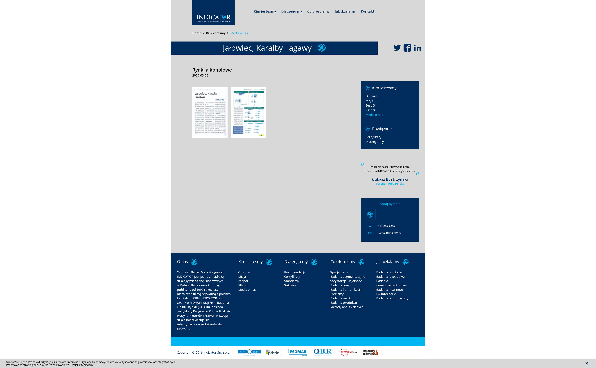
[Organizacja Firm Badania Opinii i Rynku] (323, 356)
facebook (407, 48)
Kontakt (367, 11)
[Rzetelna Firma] (348, 356)
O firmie (371, 96)
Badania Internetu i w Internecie (389, 291)
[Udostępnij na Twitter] (397, 48)
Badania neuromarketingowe (391, 283)
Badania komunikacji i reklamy (345, 291)
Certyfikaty (373, 137)
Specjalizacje (339, 272)
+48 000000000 (386, 226)
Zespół (370, 105)
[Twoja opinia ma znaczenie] (370, 356)
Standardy (291, 281)
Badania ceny (340, 285)
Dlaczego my (291, 11)
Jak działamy (345, 11)
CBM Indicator (213, 12)
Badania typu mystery (392, 298)
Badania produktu (343, 302)
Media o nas (239, 33)
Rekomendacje (294, 272)
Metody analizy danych (346, 307)
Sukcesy (290, 285)
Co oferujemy (318, 11)
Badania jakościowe (390, 276)
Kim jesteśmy (265, 11)
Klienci (370, 110)
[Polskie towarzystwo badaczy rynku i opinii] (274, 356)
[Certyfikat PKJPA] (249, 356)
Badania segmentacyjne (347, 276)
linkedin (417, 48)
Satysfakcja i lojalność (346, 281)
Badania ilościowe (389, 272)
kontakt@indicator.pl (390, 233)
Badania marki (340, 298)
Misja (369, 101)
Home (196, 33)
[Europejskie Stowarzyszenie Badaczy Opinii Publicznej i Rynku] (297, 356)
